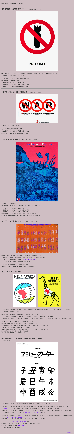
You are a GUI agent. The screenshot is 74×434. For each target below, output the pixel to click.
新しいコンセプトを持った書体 (33, 412)
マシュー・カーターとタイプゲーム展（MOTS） (14, 422)
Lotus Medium (27, 259)
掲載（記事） (21, 425)
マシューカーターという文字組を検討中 (13, 417)
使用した (36, 259)
